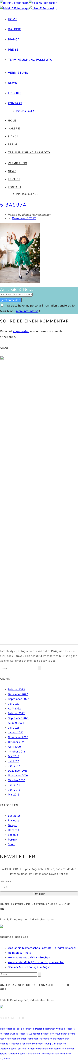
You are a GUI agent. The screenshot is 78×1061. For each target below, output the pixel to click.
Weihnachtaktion (50, 1053)
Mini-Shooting (59, 1043)
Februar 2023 (16, 689)
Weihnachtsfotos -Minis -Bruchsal (29, 957)
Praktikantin (41, 1048)
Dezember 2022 (18, 694)
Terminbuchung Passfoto (30, 59)
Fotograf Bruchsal (9, 1033)
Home (12, 19)
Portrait (12, 839)
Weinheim (5, 1058)
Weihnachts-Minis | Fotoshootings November (36, 962)
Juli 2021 (13, 727)
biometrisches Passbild (12, 1028)
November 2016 (18, 775)
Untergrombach (16, 1053)
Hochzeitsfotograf (59, 1038)
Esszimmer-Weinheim (54, 1028)
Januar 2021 (15, 732)
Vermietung (18, 72)
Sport (11, 844)
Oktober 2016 (16, 780)
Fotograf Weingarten (29, 1033)
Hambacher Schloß (17, 1038)
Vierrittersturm (33, 1053)
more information (27, 311)
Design (12, 825)
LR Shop (14, 93)
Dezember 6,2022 (24, 218)
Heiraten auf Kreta (19, 952)
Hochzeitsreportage (10, 1043)
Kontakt (15, 103)
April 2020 (14, 746)
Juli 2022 (13, 703)
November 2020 (18, 737)
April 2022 (14, 708)
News (12, 82)
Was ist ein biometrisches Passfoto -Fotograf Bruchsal (42, 947)
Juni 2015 (14, 789)
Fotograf (70, 1028)
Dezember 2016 (18, 770)
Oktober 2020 (16, 742)
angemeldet (21, 331)
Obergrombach (8, 1048)
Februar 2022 (16, 713)
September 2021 (18, 718)
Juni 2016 (14, 785)
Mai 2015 (13, 794)
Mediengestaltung (41, 1043)
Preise (13, 49)
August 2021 (16, 722)
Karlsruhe (26, 1043)
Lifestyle (13, 834)
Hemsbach (33, 1038)
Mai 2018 (13, 756)
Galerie (14, 29)
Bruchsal (29, 1028)
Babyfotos (14, 815)
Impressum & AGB (27, 111)
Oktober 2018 (16, 751)
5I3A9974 (13, 205)
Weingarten (65, 1053)
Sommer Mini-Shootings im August (29, 967)
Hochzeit (13, 830)
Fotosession (47, 1033)
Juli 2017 (13, 761)
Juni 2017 (14, 765)
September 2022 (18, 698)
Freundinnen (61, 1033)
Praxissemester (56, 1048)
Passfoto (21, 1048)
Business (13, 820)
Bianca (14, 39)
